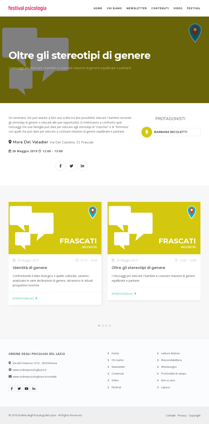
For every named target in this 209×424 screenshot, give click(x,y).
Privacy (182, 415)
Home (98, 8)
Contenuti (160, 8)
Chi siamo (114, 8)
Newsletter (137, 8)
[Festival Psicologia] (27, 14)
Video (177, 8)
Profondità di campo (173, 373)
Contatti (171, 415)
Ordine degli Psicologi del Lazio (37, 415)
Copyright (194, 415)
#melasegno (169, 367)
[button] (99, 326)
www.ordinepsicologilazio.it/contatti (35, 376)
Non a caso (168, 380)
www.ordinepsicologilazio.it (29, 370)
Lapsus (165, 387)
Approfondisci (24, 298)
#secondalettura (171, 360)
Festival (194, 8)
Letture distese (170, 353)
